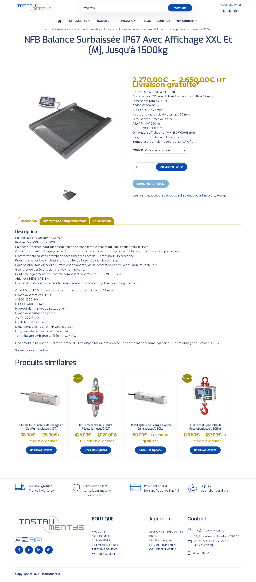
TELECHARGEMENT (104, 549)
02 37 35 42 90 (231, 5)
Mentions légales (160, 540)
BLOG (153, 536)
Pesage (61, 29)
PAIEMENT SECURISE (105, 545)
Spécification (102, 221)
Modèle (138, 150)
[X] (29, 550)
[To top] (242, 569)
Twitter (43, 350)
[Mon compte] (229, 11)
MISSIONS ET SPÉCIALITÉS (166, 532)
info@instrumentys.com (210, 530)
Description (29, 221)
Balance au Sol (110, 29)
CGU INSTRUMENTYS (163, 549)
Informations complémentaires (64, 221)
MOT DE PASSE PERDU (106, 554)
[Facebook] (19, 550)
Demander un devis (150, 184)
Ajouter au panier (171, 166)
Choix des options (41, 450)
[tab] (29, 221)
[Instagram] (49, 550)
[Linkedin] (39, 550)
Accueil (49, 29)
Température (24, 335)
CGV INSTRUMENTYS (163, 545)
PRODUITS (99, 532)
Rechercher (180, 7)
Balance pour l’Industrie (83, 29)
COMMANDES (101, 540)
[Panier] (235, 11)
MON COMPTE (101, 536)
